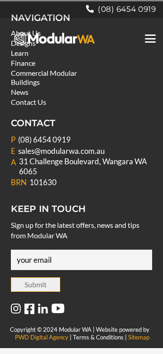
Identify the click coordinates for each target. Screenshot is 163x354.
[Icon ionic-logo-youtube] (58, 309)
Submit (35, 284)
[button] (150, 38)
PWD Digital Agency (41, 337)
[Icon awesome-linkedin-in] (43, 309)
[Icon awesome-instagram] (16, 309)
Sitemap (138, 337)
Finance (23, 63)
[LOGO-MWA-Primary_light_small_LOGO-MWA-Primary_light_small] (55, 38)
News (20, 92)
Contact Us (28, 102)
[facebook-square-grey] (29, 309)
